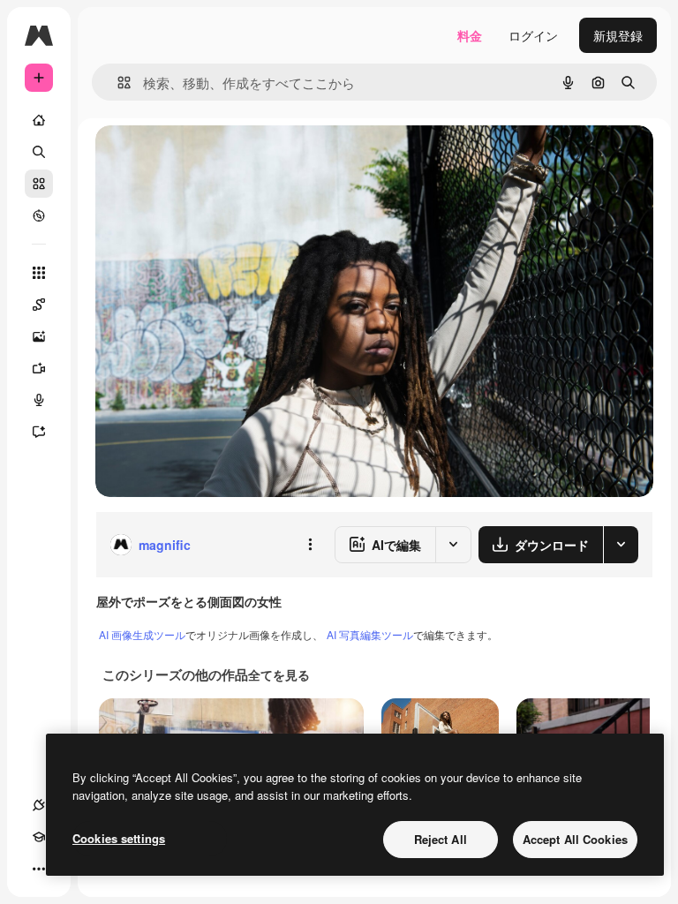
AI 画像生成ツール (142, 634)
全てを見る (279, 674)
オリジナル (217, 158)
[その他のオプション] (310, 544)
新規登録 (618, 35)
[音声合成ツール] (39, 400)
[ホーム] (39, 120)
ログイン (533, 35)
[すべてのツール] (39, 273)
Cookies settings (118, 838)
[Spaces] (39, 304)
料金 (469, 35)
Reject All (440, 839)
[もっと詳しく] (39, 215)
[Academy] (39, 837)
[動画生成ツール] (39, 368)
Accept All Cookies (575, 839)
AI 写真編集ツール (370, 634)
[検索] (39, 152)
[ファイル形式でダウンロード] (620, 544)
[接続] (39, 805)
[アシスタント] (39, 432)
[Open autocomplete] (117, 82)
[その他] (39, 869)
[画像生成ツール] (39, 336)
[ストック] (39, 184)
